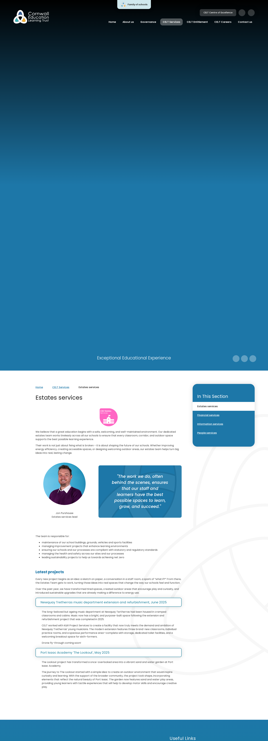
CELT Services (60, 387)
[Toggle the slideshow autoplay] (252, 358)
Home (39, 387)
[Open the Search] (251, 12)
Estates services (89, 387)
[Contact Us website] (242, 12)
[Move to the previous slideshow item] (236, 358)
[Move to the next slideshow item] (244, 358)
